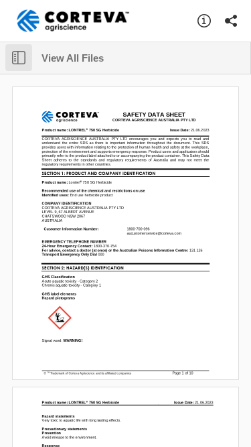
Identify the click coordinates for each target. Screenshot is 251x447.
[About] (204, 20)
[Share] (231, 20)
